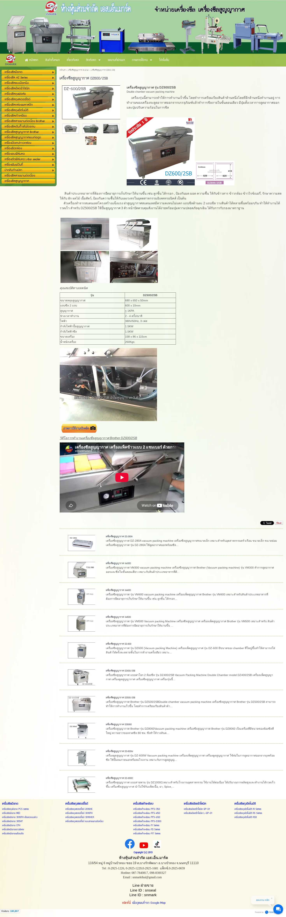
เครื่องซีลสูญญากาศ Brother (78, 70)
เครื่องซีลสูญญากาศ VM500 (118, 617)
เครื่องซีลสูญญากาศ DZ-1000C (119, 778)
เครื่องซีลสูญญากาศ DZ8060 (119, 725)
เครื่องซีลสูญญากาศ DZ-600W (119, 751)
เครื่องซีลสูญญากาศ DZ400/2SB (120, 671)
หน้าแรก (63, 70)
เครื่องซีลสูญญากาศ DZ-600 (118, 644)
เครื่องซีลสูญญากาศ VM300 (118, 563)
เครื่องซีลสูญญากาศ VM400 (118, 590)
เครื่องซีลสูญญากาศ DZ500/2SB (120, 698)
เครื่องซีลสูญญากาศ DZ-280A (119, 537)
